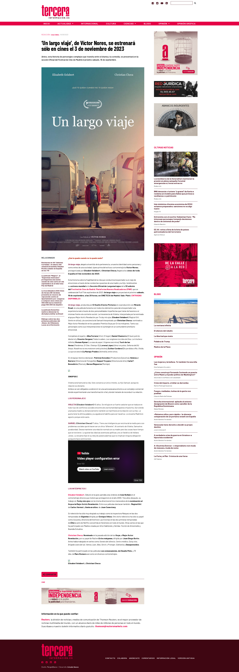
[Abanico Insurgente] (176, 120)
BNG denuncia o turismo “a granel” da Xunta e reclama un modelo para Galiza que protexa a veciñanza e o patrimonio (174, 193)
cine (43, 582)
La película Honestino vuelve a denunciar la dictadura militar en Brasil (52, 312)
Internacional (89, 23)
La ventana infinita (162, 325)
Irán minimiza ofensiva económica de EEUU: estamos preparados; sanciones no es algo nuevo (173, 206)
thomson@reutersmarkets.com (111, 626)
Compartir (50, 574)
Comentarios (148, 658)
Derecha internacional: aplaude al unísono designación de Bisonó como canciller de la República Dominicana (173, 403)
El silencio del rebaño (163, 331)
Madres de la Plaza (162, 347)
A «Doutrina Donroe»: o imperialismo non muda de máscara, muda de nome (175, 447)
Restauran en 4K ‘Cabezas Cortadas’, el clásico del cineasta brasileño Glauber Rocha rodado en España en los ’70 (52, 266)
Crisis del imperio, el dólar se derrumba (171, 383)
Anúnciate (134, 658)
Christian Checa (75, 535)
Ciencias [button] (129, 23)
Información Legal (166, 658)
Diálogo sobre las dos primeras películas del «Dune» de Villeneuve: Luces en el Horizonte (50, 322)
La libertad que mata (163, 336)
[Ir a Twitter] (157, 3)
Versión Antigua (186, 658)
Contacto (110, 658)
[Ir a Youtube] (162, 3)
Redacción (45, 35)
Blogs (147, 23)
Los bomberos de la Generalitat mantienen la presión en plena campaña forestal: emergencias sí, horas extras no (174, 181)
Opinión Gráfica (186, 23)
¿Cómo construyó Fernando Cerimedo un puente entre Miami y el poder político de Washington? (175, 373)
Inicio (46, 23)
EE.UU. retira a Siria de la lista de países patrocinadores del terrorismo (171, 230)
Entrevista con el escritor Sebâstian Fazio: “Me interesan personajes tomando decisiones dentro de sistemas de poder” (174, 219)
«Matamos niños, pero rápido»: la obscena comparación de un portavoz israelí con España (175, 415)
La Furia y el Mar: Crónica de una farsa (170, 456)
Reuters (45, 619)
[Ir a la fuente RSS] (167, 3)
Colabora (122, 658)
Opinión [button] (163, 23)
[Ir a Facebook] (153, 3)
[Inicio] (55, 11)
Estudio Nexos (73, 667)
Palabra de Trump (162, 341)
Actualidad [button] (64, 23)
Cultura (111, 23)
